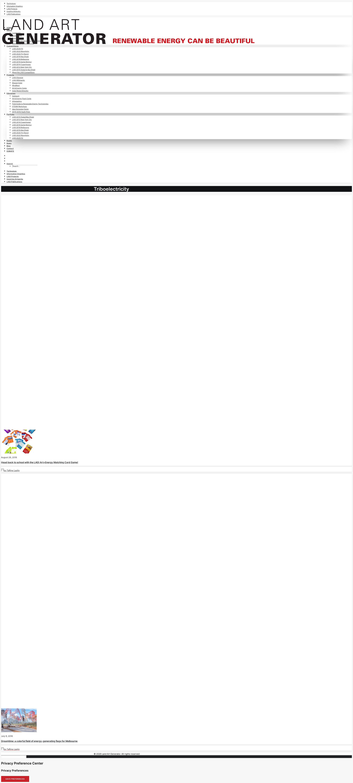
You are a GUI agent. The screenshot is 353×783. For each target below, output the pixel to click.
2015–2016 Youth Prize (21, 112)
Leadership (16, 33)
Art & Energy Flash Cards (21, 99)
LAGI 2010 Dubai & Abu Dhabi (23, 70)
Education (11, 93)
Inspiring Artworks (13, 11)
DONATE (10, 151)
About (9, 30)
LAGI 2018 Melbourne (20, 59)
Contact (10, 148)
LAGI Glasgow (17, 78)
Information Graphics (15, 6)
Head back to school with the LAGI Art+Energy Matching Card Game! (39, 462)
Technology (11, 3)
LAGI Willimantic (18, 80)
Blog (8, 146)
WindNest (16, 85)
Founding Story (18, 38)
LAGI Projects (12, 9)
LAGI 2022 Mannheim (20, 51)
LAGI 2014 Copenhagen (21, 64)
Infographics (17, 101)
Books (9, 141)
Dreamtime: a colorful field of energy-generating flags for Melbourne (39, 741)
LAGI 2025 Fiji (17, 49)
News (9, 143)
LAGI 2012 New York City (22, 67)
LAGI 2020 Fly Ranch (20, 54)
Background (17, 36)
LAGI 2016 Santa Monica (21, 62)
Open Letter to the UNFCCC (23, 43)
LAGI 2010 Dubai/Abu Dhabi (23, 117)
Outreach (15, 96)
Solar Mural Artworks (20, 91)
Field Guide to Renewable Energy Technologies (30, 104)
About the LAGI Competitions (23, 72)
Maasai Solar (17, 83)
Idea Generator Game (20, 109)
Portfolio (10, 114)
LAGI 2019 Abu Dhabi (20, 57)
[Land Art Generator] (176, 20)
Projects (10, 75)
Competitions (12, 46)
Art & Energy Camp (19, 88)
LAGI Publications (13, 14)
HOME (9, 28)
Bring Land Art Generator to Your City (26, 41)
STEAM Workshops (19, 106)
